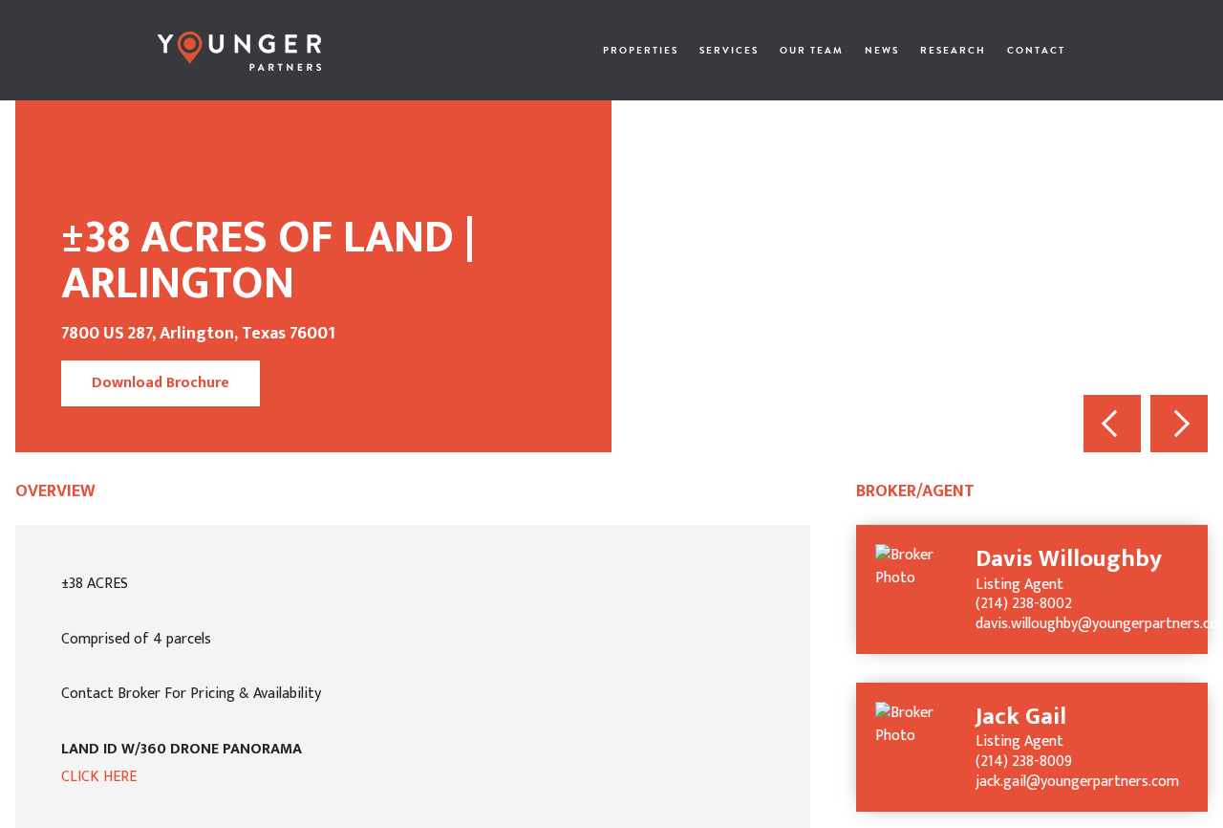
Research (953, 50)
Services (729, 50)
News (882, 50)
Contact (1036, 50)
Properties (640, 50)
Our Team (812, 50)
